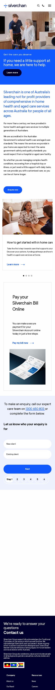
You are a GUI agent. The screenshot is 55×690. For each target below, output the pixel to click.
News (34, 681)
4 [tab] (31, 275)
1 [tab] (23, 275)
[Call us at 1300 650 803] (43, 5)
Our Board (10, 686)
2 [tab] (26, 275)
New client (11, 444)
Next (27, 469)
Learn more (12, 72)
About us (9, 681)
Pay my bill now (20, 343)
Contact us (13, 632)
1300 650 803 (35, 409)
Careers (35, 686)
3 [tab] (28, 275)
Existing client (12, 454)
